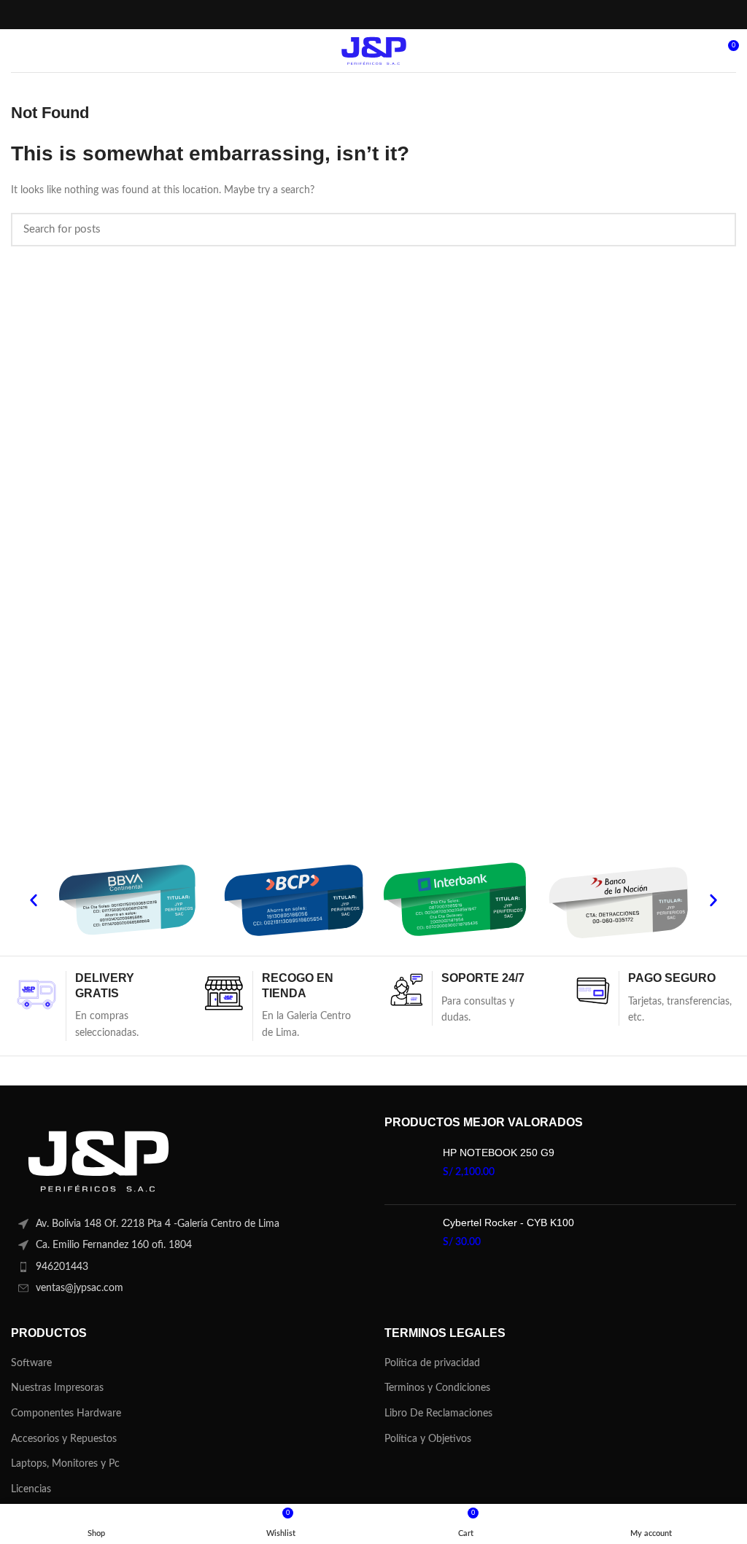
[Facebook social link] (336, 14)
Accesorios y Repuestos (64, 1439)
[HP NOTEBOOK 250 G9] (408, 1169)
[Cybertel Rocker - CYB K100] (408, 1239)
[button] (34, 900)
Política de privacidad (432, 1363)
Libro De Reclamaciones (438, 1413)
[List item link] (186, 1267)
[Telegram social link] (409, 14)
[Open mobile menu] (17, 51)
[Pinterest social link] (372, 14)
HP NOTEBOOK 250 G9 (498, 1152)
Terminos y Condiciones (437, 1388)
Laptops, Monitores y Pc (65, 1464)
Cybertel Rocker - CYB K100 (508, 1222)
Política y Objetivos (427, 1439)
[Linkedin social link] (391, 14)
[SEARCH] (716, 229)
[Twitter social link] (353, 14)
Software (31, 1363)
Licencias (31, 1489)
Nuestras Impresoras (57, 1388)
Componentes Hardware (66, 1413)
